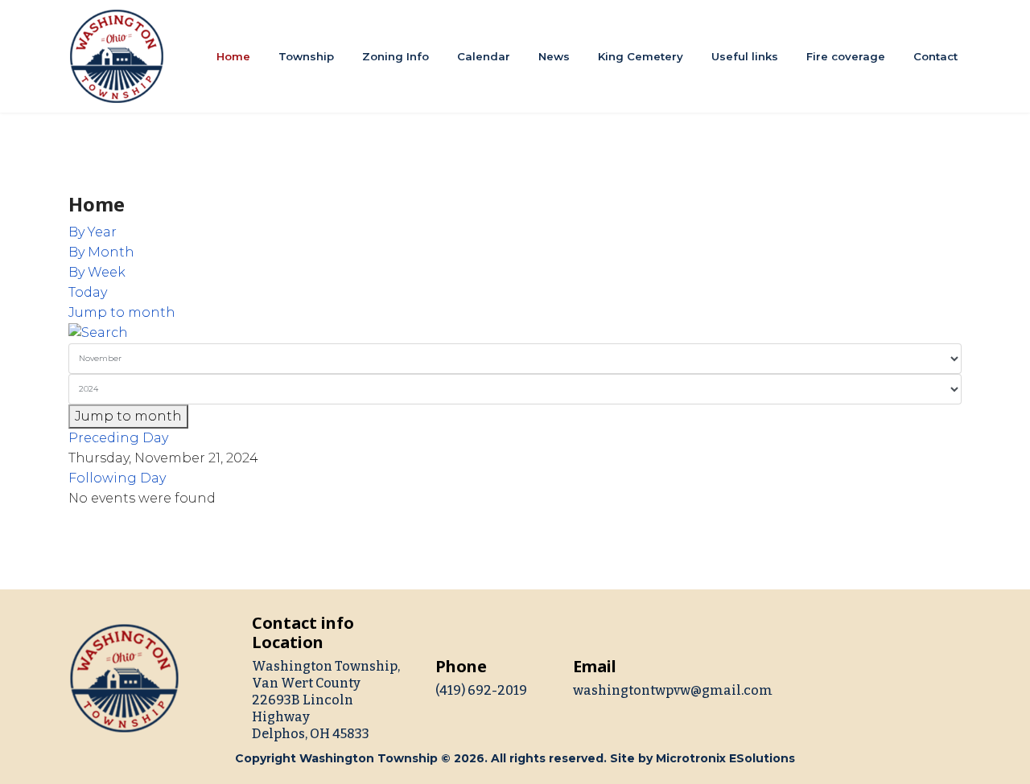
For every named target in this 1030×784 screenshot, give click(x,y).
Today (87, 292)
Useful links (744, 56)
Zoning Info (395, 56)
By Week (97, 272)
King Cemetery (640, 56)
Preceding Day (118, 437)
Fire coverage (845, 56)
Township (306, 56)
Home (233, 56)
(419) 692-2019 (481, 690)
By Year (92, 232)
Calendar (483, 56)
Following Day (117, 478)
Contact (935, 56)
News (554, 56)
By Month (101, 252)
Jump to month (121, 312)
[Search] (515, 333)
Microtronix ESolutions (725, 758)
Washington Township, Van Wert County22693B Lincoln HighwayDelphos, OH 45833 (326, 700)
